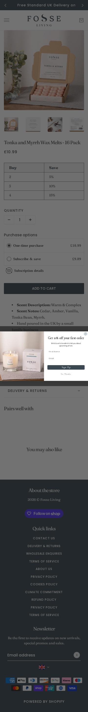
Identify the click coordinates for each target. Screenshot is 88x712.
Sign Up (66, 367)
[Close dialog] (85, 333)
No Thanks (66, 374)
